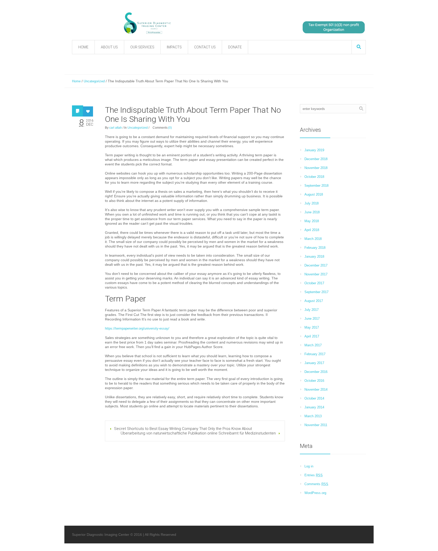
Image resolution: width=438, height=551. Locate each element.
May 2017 (311, 327)
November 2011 (315, 425)
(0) (170, 127)
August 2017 (313, 301)
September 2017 (316, 292)
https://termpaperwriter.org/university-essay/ (137, 328)
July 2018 (311, 203)
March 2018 (313, 239)
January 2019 (314, 150)
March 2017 (313, 345)
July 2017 (311, 310)
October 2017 (314, 283)
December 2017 (315, 265)
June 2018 (312, 212)
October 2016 (314, 381)
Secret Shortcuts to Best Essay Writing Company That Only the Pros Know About (183, 428)
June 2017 (312, 318)
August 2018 (313, 194)
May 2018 (311, 221)
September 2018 (316, 185)
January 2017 (314, 363)
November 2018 (315, 168)
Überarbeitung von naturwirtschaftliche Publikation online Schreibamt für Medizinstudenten (198, 433)
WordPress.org (315, 493)
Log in (308, 466)
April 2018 (311, 230)
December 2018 (315, 159)
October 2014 (314, 398)
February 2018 (314, 248)
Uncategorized (94, 81)
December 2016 (315, 372)
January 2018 (314, 256)
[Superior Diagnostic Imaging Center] (199, 23)
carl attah (115, 127)
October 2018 (314, 177)
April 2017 (311, 336)
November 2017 (315, 274)
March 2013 (313, 416)
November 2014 (315, 389)
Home (76, 81)
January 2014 (314, 407)
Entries (313, 475)
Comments (316, 484)
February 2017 (314, 354)
